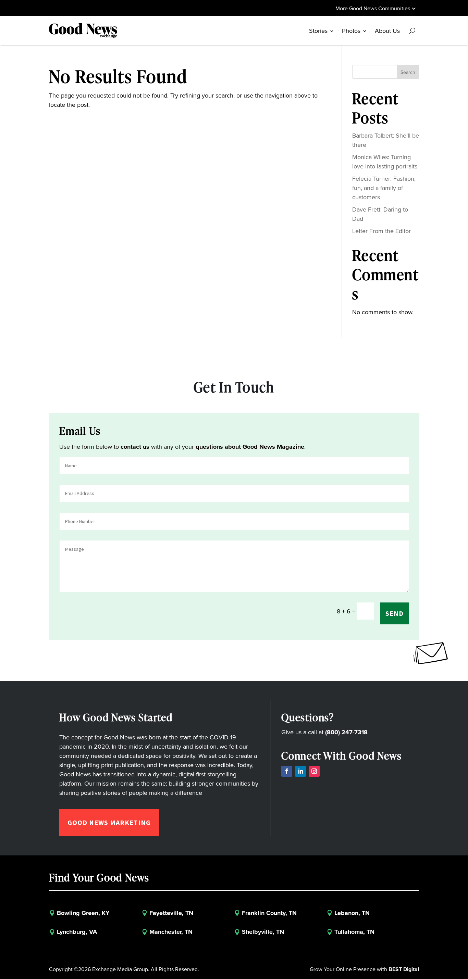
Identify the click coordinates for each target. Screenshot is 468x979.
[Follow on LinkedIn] (300, 771)
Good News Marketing (109, 822)
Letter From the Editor (381, 231)
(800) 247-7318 (346, 732)
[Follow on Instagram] (314, 771)
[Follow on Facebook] (286, 771)
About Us (387, 30)
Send (394, 613)
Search (408, 72)
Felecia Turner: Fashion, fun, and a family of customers (384, 187)
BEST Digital (404, 969)
